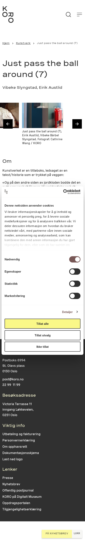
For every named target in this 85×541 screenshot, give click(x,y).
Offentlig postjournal (18, 490)
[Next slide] (77, 124)
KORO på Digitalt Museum (22, 497)
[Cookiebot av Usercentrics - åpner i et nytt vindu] (63, 191)
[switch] (74, 271)
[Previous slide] (8, 124)
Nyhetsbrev (11, 484)
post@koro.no (13, 379)
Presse (7, 478)
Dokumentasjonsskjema (20, 453)
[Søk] (68, 14)
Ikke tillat (42, 346)
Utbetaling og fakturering (21, 434)
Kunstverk (23, 43)
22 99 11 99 (11, 385)
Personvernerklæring (18, 440)
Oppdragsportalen (16, 503)
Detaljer (67, 311)
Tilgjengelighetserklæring (21, 509)
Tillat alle (42, 323)
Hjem (5, 43)
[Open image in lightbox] (12, 109)
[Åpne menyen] (79, 14)
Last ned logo (12, 459)
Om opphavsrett (14, 447)
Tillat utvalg (43, 335)
